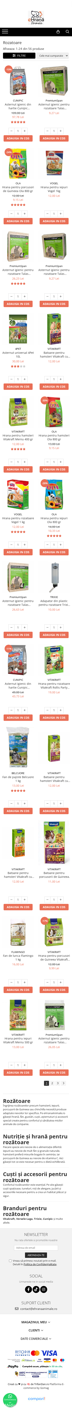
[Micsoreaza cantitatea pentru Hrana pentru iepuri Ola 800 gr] (47, 545)
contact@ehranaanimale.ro (38, 1309)
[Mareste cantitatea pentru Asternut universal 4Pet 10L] (25, 379)
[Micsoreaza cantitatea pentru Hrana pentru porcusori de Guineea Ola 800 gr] (11, 214)
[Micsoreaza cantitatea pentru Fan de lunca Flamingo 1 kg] (11, 982)
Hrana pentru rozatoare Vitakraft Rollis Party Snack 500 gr (54, 685)
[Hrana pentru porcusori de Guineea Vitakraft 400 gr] (54, 932)
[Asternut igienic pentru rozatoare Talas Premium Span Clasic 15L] (54, 81)
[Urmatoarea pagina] (63, 1083)
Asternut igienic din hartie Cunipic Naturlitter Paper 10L (18, 685)
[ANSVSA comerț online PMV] (53, 1374)
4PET (18, 349)
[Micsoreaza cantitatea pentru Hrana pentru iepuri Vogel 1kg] (47, 214)
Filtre (21, 55)
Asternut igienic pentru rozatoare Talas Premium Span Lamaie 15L (54, 272)
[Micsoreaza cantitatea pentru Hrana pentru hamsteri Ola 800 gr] (47, 462)
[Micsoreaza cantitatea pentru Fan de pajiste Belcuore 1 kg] (11, 803)
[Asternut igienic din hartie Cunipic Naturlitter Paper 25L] (18, 81)
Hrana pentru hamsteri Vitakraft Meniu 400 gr (18, 437)
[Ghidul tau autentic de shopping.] (36, 1399)
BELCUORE (18, 773)
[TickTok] (36, 1289)
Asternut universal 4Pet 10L (18, 354)
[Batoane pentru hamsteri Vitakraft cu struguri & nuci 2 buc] (54, 329)
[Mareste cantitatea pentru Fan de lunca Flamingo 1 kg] (25, 982)
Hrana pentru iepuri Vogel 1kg (54, 189)
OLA (18, 183)
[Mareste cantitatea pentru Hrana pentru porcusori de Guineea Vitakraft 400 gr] (61, 982)
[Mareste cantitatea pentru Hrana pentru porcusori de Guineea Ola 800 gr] (25, 214)
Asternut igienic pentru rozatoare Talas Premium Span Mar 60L (18, 272)
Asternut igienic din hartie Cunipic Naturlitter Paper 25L (18, 106)
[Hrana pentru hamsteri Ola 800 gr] (54, 412)
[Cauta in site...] (67, 32)
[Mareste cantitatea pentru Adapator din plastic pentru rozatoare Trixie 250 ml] (61, 627)
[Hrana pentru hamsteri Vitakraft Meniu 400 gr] (18, 412)
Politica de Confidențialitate (40, 1264)
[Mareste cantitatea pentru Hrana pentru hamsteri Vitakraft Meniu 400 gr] (25, 462)
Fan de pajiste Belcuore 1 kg (18, 779)
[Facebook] (28, 1289)
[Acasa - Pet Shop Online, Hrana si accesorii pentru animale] (36, 18)
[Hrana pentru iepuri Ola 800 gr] (54, 494)
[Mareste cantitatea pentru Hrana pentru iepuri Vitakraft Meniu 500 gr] (25, 1065)
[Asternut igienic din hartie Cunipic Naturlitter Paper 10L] (18, 660)
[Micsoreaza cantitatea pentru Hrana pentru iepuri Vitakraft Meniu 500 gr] (11, 1065)
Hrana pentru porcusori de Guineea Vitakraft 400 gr (54, 957)
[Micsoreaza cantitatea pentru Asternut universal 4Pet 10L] (11, 379)
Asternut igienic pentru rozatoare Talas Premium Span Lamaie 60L (18, 603)
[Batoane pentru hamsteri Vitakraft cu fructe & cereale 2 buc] (54, 748)
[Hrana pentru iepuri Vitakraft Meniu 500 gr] (18, 1015)
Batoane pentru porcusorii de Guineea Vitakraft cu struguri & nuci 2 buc (54, 875)
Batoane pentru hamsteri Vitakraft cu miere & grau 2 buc (18, 875)
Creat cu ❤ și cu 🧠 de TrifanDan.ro (29, 1384)
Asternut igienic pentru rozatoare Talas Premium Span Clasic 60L (54, 1040)
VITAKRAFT (54, 349)
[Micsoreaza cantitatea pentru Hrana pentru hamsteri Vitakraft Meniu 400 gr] (11, 462)
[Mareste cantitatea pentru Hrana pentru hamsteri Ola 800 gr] (61, 462)
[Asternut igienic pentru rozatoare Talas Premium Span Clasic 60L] (54, 1015)
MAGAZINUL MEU (34, 1322)
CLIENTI (35, 1330)
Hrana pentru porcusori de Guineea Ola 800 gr (18, 189)
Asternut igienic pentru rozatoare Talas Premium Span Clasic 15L (54, 106)
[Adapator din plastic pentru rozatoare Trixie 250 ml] (54, 577)
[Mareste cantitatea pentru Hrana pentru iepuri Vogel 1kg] (61, 214)
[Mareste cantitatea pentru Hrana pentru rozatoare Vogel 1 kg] (25, 545)
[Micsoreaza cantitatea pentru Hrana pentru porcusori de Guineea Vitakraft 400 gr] (47, 982)
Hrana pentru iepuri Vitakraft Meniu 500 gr (18, 1040)
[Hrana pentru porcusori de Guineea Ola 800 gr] (18, 163)
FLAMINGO (18, 952)
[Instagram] (43, 1289)
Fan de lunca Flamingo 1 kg (18, 957)
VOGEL (54, 183)
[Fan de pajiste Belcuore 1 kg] (18, 748)
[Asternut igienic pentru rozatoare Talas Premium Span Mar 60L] (18, 246)
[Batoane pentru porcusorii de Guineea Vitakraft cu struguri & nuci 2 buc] (54, 842)
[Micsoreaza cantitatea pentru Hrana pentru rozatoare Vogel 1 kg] (11, 545)
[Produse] (5, 33)
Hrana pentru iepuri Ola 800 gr (54, 520)
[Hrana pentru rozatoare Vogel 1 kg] (18, 494)
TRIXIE (54, 597)
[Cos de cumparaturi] (58, 32)
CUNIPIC (18, 100)
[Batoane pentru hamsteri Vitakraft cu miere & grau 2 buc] (18, 843)
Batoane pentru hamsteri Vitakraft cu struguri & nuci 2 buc (54, 354)
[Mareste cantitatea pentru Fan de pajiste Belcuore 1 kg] (25, 803)
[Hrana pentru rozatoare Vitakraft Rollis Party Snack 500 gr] (54, 660)
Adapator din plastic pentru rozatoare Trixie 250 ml (54, 603)
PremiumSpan (54, 100)
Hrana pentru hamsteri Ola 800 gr (54, 437)
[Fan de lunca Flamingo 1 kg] (18, 932)
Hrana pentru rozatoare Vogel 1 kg (18, 520)
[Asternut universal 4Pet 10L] (18, 329)
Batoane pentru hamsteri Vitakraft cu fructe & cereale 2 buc (54, 779)
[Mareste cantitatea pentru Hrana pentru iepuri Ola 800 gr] (61, 545)
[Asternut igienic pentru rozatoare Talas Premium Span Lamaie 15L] (54, 246)
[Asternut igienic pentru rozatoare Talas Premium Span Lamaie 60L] (18, 577)
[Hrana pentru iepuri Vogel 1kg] (54, 163)
